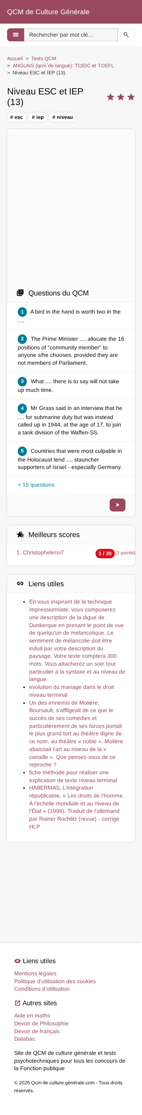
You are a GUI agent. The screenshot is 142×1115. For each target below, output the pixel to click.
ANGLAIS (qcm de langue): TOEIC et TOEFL (63, 65)
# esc (16, 117)
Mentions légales (35, 973)
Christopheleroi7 (43, 552)
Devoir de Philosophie (41, 1023)
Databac (24, 1039)
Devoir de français (37, 1031)
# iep (38, 117)
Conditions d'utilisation (42, 989)
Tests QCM (43, 58)
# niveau (62, 117)
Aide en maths (32, 1015)
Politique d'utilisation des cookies (55, 981)
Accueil (15, 58)
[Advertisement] (71, 208)
